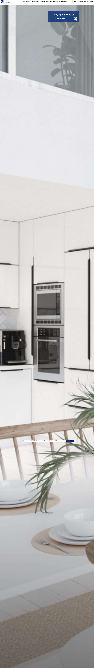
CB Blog (74, 1)
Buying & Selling (36, 2)
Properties (28, 2)
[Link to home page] (7, 1)
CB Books (70, 1)
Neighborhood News (63, 1)
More (91, 2)
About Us (42, 2)
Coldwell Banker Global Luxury (83, 1)
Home (24, 1)
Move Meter (55, 1)
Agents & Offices (49, 1)
